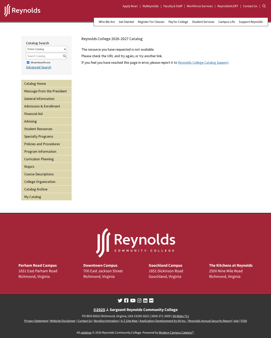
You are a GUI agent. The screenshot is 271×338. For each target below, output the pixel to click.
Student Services (203, 22)
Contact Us (250, 6)
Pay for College (178, 22)
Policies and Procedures (42, 144)
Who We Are (107, 22)
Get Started (126, 22)
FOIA (244, 321)
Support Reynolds (251, 22)
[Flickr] (151, 300)
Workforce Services (200, 6)
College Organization (39, 181)
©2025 (99, 310)
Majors (29, 166)
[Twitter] (120, 300)
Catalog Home (35, 83)
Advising (30, 121)
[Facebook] (126, 300)
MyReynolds (151, 6)
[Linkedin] (145, 300)
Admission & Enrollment (42, 106)
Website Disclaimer (63, 321)
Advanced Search (38, 67)
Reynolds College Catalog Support (203, 62)
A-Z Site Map (129, 321)
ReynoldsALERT (227, 6)
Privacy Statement (36, 321)
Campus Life (226, 22)
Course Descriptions (39, 174)
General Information (39, 98)
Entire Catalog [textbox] (36, 49)
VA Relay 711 (181, 316)
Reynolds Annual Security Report (210, 321)
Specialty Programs (38, 136)
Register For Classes (151, 22)
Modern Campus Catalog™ (176, 332)
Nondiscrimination (106, 321)
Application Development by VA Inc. (162, 321)
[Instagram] (139, 300)
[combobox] (46, 49)
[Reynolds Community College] (22, 11)
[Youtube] (133, 300)
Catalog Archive (35, 189)
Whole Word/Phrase (40, 62)
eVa (236, 321)
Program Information (40, 151)
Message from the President (45, 91)
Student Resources (38, 129)
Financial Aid (33, 113)
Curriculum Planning (39, 159)
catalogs (86, 332)
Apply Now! (130, 6)
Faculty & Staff (172, 6)
